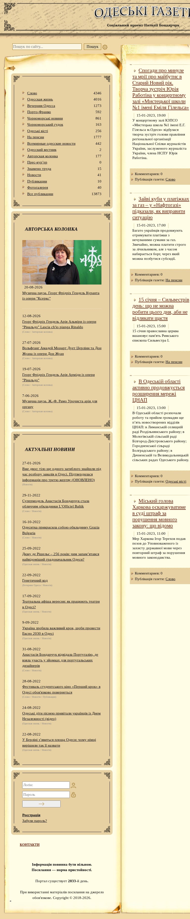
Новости (64, 175)
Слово (64, 93)
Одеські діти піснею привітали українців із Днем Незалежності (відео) (61, 716)
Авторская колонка (64, 156)
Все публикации (64, 194)
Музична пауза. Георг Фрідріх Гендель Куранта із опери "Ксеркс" (60, 296)
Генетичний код (35, 580)
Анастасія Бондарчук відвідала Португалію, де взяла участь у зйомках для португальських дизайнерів (60, 660)
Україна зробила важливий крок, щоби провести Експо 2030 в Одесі (61, 631)
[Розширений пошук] (105, 47)
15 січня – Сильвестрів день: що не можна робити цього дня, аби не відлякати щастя (160, 309)
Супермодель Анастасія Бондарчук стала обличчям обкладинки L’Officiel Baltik (55, 504)
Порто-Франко (64, 112)
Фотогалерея (64, 187)
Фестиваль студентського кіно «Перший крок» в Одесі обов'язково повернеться (61, 689)
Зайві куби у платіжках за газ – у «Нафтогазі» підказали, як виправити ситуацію (160, 208)
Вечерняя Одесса (64, 106)
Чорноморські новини (64, 118)
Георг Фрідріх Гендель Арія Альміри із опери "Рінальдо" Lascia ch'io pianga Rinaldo (59, 324)
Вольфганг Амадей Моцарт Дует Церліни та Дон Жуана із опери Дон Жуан (61, 351)
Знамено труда (64, 169)
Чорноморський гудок (64, 124)
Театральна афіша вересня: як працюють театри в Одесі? (61, 604)
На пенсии (64, 137)
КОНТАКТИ (30, 845)
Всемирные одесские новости (64, 143)
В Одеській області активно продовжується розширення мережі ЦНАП (158, 390)
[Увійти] (41, 803)
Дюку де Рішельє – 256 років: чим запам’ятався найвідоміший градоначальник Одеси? (60, 557)
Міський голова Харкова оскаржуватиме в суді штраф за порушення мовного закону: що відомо (159, 513)
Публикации (64, 181)
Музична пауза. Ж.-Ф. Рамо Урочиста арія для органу (59, 404)
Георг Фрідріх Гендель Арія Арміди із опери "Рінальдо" (58, 377)
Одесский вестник (64, 150)
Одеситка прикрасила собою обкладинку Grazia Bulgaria (60, 530)
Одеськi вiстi (64, 131)
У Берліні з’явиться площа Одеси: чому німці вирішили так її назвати (59, 742)
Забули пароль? (34, 821)
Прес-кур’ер (64, 162)
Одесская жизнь (64, 99)
